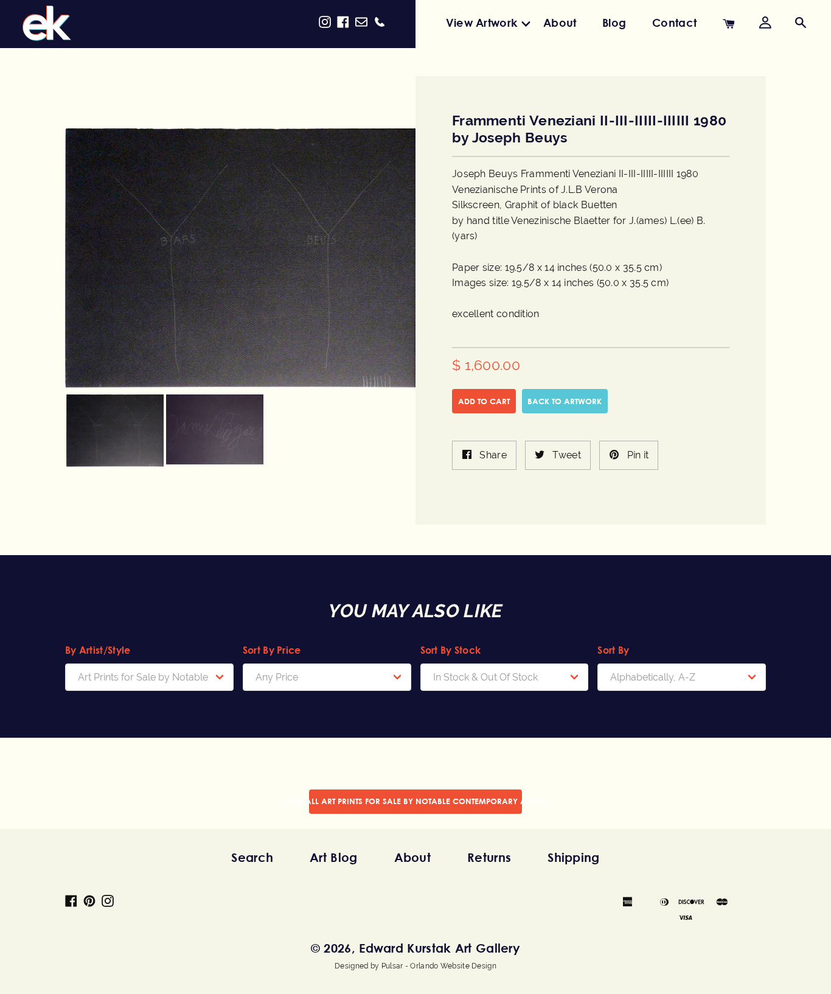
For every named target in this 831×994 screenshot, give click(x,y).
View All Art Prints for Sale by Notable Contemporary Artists (415, 801)
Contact (674, 22)
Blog (614, 22)
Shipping (573, 857)
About (560, 22)
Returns (489, 857)
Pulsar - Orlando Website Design (438, 966)
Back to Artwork (564, 401)
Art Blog (333, 857)
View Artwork (482, 22)
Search (252, 857)
